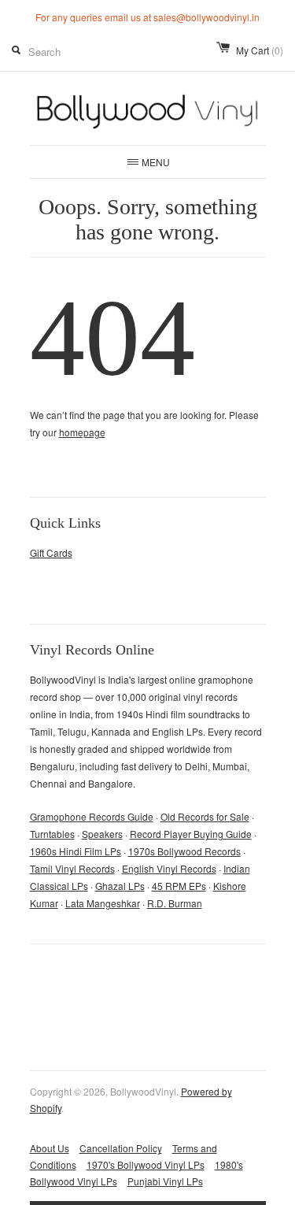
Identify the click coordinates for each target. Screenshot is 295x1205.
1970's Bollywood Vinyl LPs (146, 1164)
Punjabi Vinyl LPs (165, 1181)
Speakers (102, 833)
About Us (49, 1148)
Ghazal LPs (120, 885)
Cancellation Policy (120, 1148)
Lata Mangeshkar (102, 903)
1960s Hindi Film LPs (75, 851)
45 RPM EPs (179, 885)
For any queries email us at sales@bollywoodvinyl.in (147, 17)
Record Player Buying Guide (191, 833)
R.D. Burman (174, 903)
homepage (82, 432)
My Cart (259, 50)
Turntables (52, 833)
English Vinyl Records (169, 868)
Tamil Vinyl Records (72, 868)
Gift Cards (51, 552)
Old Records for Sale (204, 816)
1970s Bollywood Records (184, 851)
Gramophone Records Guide (91, 816)
